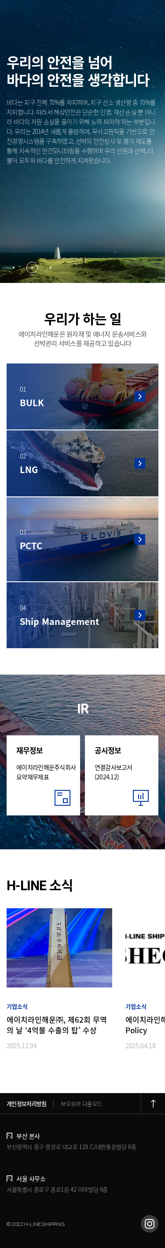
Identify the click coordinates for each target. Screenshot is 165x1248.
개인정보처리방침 (26, 1103)
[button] (14, 267)
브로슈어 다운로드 (81, 1103)
